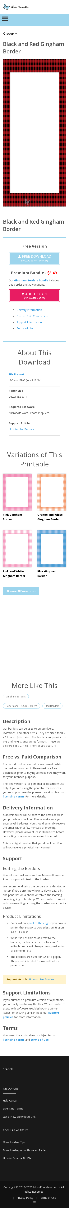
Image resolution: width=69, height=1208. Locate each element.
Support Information (29, 322)
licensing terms (14, 796)
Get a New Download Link (19, 1116)
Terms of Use (25, 328)
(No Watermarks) (36, 296)
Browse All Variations (21, 591)
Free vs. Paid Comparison (32, 316)
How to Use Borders (21, 429)
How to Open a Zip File (17, 1158)
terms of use (40, 1039)
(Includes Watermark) (36, 258)
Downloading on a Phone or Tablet (25, 1150)
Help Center (10, 1100)
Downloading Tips (14, 1142)
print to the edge (39, 923)
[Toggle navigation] (5, 20)
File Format (16, 374)
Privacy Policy (24, 1197)
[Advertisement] (34, 641)
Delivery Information (29, 310)
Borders (11, 34)
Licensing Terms (13, 1108)
